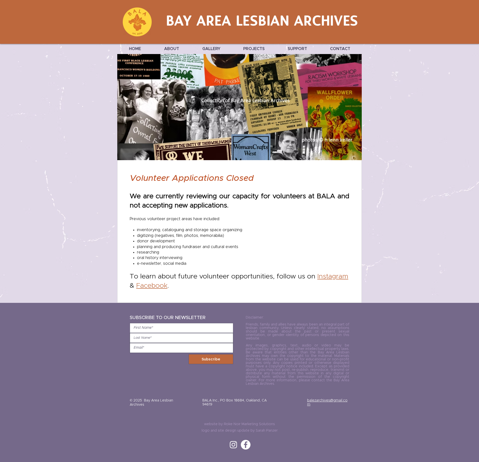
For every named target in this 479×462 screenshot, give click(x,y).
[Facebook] (245, 445)
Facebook (151, 285)
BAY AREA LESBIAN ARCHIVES (262, 22)
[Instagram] (233, 445)
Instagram (332, 276)
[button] (171, 49)
